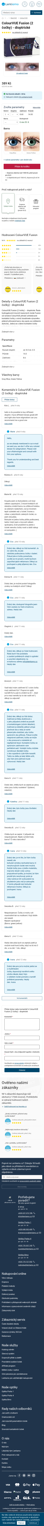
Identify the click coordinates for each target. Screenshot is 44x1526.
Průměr (31, 111)
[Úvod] (3, 18)
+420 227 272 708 (25, 1213)
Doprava (5, 1282)
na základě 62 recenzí (20, 32)
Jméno (7, 1034)
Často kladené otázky (10, 1324)
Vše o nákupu (7, 1278)
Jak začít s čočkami (10, 1413)
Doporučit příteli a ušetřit (11, 1357)
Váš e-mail (8, 1043)
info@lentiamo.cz (30, 661)
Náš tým (5, 1446)
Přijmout (21, 1523)
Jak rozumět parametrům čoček (14, 1421)
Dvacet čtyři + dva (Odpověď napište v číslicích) (22, 1053)
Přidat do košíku (22, 166)
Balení (6, 111)
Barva (6, 118)
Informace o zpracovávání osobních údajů (19, 1306)
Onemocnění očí (8, 1417)
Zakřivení (23, 111)
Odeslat (22, 1070)
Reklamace (6, 1336)
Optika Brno (23, 1255)
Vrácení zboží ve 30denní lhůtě (14, 1328)
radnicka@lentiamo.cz (27, 1265)
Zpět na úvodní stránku (16, 1505)
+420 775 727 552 (25, 1262)
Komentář (8, 1017)
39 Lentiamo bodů (25, 97)
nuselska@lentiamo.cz (27, 1249)
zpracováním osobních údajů (30, 1181)
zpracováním (19, 1063)
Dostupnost (24, 118)
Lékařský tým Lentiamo (11, 1450)
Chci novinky (22, 1187)
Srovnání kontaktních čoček (13, 1429)
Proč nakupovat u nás (10, 1455)
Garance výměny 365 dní (12, 1332)
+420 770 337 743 (25, 1245)
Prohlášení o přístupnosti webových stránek (19, 1302)
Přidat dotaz (9, 399)
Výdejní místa (7, 1290)
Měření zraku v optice (10, 1370)
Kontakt (5, 1459)
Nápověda (36, 107)
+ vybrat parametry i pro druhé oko (18, 159)
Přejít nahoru (30, 1505)
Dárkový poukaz (8, 1294)
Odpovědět (8, 424)
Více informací (9, 1522)
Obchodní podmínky (10, 1298)
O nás (4, 1442)
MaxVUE (14, 18)
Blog (3, 1425)
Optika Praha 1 (24, 1222)
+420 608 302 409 (25, 1229)
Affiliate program (8, 1366)
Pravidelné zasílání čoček (12, 1361)
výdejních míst (20, 221)
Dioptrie (14, 111)
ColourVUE (24, 18)
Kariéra (4, 1463)
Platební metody (8, 1286)
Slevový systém (8, 1353)
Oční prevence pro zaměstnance (14, 1374)
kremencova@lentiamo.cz (28, 1233)
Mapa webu (6, 1467)
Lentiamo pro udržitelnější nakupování (17, 1378)
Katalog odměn (8, 1349)
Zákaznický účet (8, 1310)
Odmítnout (33, 1523)
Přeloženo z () (14, 278)
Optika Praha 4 (24, 1238)
